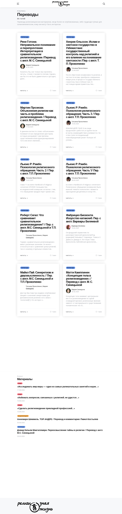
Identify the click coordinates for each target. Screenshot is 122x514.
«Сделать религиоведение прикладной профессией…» (46, 408)
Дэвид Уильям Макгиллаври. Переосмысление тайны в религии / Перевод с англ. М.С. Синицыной (60, 431)
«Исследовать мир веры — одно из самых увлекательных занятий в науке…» (58, 386)
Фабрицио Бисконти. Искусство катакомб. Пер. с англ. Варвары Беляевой (83, 218)
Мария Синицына (32, 65)
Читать (23, 90)
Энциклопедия (23, 416)
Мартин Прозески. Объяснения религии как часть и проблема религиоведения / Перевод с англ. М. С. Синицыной (38, 114)
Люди (20, 383)
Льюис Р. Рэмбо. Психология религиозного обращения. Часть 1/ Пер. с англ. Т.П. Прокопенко (83, 168)
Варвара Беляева (78, 226)
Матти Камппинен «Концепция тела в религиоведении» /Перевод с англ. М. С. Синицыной (79, 279)
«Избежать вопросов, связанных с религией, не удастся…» (48, 397)
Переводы (24, 37)
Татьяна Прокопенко (80, 68)
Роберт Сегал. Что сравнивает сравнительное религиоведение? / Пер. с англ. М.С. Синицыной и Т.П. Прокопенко (38, 223)
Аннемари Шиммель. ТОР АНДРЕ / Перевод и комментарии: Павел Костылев (57, 419)
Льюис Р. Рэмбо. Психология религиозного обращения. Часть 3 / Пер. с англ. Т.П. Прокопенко (83, 112)
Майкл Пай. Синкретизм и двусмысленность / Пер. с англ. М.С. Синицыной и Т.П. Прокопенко (36, 277)
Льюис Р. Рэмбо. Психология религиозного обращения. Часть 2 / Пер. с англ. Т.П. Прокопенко (37, 168)
